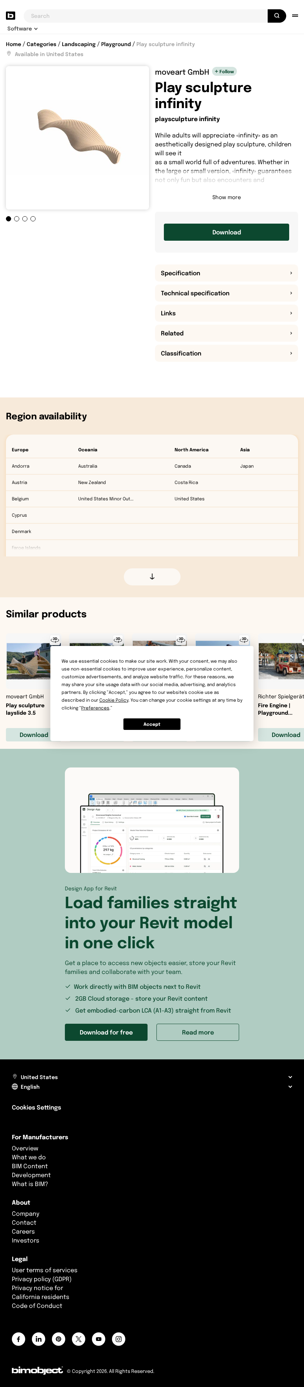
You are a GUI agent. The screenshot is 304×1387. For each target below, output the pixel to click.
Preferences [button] (95, 707)
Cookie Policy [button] (113, 700)
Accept (152, 724)
